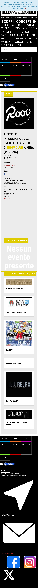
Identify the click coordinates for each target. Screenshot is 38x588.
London (31, 38)
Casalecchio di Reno (12, 35)
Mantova (6, 41)
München (19, 38)
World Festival (26, 65)
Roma (17, 28)
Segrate (30, 35)
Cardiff (31, 41)
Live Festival (15, 65)
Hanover (6, 31)
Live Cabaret (15, 72)
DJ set (26, 59)
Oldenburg (7, 45)
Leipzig (18, 45)
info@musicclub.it (7, 553)
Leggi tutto (7, 198)
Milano (5, 28)
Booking (26, 72)
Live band (15, 59)
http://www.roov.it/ (9, 165)
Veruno (30, 28)
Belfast (19, 41)
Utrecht (26, 31)
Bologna (5, 38)
